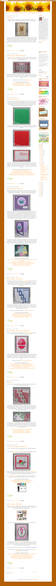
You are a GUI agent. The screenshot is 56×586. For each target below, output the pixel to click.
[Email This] (20, 50)
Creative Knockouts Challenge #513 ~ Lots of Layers (21, 83)
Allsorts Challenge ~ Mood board (14, 504)
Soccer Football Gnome (31, 471)
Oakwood (31, 310)
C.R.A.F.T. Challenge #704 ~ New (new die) (21, 367)
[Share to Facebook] (22, 50)
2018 (40, 188)
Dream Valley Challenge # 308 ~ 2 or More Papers (21, 84)
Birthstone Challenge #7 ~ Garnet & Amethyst (22, 264)
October (42, 152)
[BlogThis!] (21, 50)
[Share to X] (21, 50)
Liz (44, 17)
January (42, 164)
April (41, 160)
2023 (40, 182)
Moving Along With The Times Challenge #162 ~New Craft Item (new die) (21, 368)
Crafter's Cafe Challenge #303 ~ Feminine (21, 430)
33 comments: (17, 325)
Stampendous (28, 79)
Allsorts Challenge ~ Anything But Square (16, 55)
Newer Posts (8, 571)
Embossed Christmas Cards (13, 99)
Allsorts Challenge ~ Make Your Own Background (18, 330)
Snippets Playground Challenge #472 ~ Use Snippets (21, 261)
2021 (40, 184)
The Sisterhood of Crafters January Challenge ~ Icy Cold (22, 315)
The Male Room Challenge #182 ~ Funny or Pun (21, 482)
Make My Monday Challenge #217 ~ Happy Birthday (22, 85)
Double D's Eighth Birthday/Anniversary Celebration (22, 432)
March (42, 161)
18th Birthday (10, 382)
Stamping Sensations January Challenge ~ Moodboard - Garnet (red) (22, 174)
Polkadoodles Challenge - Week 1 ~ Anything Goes (22, 481)
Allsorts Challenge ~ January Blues (15, 278)
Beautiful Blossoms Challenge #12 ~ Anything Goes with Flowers (21, 556)
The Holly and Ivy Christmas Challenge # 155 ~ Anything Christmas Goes (21, 173)
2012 (40, 196)
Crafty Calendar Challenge (17, 451)
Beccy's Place (19, 541)
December (42, 150)
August (42, 155)
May (41, 159)
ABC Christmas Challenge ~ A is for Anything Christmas (21, 314)
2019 (40, 187)
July (41, 156)
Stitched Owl (9, 17)
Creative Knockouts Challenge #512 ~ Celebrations (22, 431)
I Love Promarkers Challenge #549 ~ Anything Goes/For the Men (21, 480)
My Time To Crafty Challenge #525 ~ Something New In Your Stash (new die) (21, 366)
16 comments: (17, 50)
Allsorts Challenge (12, 57)
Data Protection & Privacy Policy (35, 12)
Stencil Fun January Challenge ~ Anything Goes (21, 555)
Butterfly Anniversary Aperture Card (15, 188)
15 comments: (17, 183)
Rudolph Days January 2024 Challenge (21, 170)
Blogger (37, 579)
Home (8, 12)
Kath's (14, 422)
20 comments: (17, 441)
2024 (40, 149)
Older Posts (35, 571)
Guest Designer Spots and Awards (18, 12)
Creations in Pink (21, 557)
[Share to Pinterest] (23, 50)
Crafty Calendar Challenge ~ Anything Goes (17, 446)
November (42, 151)
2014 (40, 193)
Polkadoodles (26, 310)
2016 (40, 191)
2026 (40, 146)
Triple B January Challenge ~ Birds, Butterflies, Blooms (21, 265)
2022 (40, 183)
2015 (40, 192)
